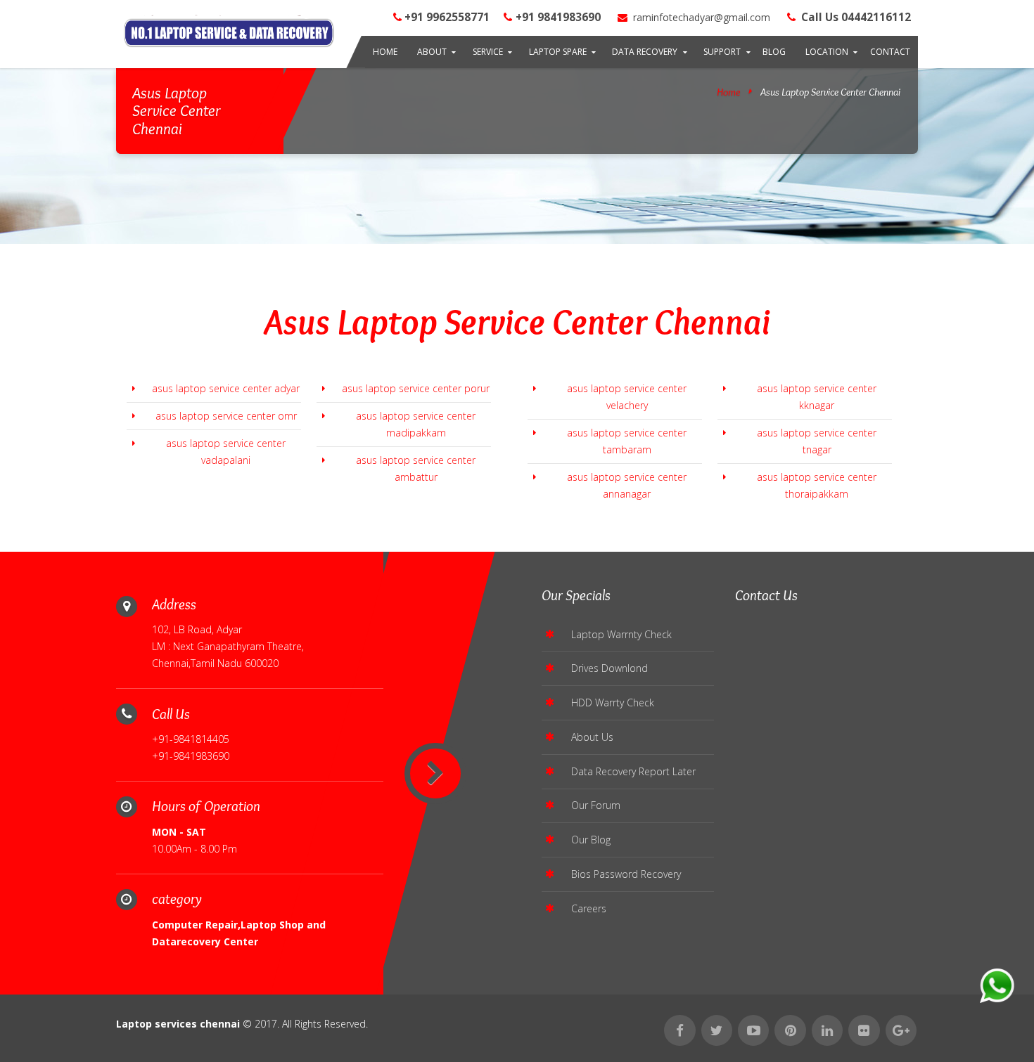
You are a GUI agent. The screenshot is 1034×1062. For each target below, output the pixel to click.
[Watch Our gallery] (863, 1030)
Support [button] (722, 52)
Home (385, 52)
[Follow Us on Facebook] (679, 1030)
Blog (774, 52)
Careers (588, 908)
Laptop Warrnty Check (621, 634)
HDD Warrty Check (612, 702)
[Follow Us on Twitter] (716, 1030)
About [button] (432, 52)
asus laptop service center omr (226, 415)
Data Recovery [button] (644, 52)
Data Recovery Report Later (633, 771)
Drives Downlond (609, 668)
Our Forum (595, 805)
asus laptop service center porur (416, 388)
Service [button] (488, 52)
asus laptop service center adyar (226, 388)
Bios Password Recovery (626, 874)
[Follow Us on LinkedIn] (827, 1030)
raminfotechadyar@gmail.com (700, 17)
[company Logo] (228, 33)
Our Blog (591, 839)
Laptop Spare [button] (558, 52)
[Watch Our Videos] (753, 1030)
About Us (592, 737)
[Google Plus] (901, 1030)
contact (890, 52)
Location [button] (826, 52)
